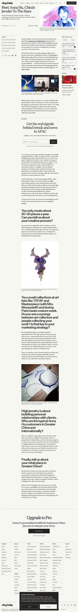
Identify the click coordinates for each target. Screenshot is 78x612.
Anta (53, 576)
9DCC (53, 549)
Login (43, 535)
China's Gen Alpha (31, 552)
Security (4, 560)
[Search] (60, 3)
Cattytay (42, 571)
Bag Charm (30, 549)
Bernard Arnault (44, 563)
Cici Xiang (42, 585)
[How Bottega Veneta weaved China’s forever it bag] (69, 79)
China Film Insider (6, 571)
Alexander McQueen (45, 549)
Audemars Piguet (57, 587)
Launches (16, 585)
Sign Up (53, 141)
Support (67, 555)
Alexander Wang (56, 560)
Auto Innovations (31, 546)
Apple (54, 579)
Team (3, 563)
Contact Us (63, 609)
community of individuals (36, 41)
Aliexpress (55, 565)
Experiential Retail (31, 574)
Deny (29, 606)
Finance (16, 579)
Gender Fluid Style (32, 585)
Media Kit (4, 557)
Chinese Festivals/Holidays (32, 557)
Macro (16, 557)
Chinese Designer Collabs (32, 555)
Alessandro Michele (45, 546)
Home (3, 546)
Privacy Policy (43, 146)
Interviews (29, 590)
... (76, 46)
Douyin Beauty (31, 571)
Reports (52, 3)
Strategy (68, 94)
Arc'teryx (54, 582)
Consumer (17, 576)
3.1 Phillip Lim (56, 546)
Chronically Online (31, 560)
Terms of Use (50, 146)
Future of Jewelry (31, 582)
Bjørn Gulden (43, 568)
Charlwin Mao (43, 574)
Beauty (16, 546)
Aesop (54, 555)
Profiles (42, 3)
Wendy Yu (27, 104)
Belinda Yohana (63, 69)
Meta (15, 560)
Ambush (54, 571)
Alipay (54, 568)
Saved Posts (68, 552)
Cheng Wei (42, 579)
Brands (47, 3)
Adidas (54, 552)
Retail (15, 563)
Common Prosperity (32, 565)
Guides (16, 582)
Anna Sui (54, 574)
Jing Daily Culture (6, 568)
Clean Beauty (30, 563)
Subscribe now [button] (39, 531)
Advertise (4, 552)
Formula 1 (29, 579)
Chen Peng (42, 576)
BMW (53, 590)
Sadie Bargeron (64, 47)
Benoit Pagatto (44, 560)
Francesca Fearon (5, 25)
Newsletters (68, 549)
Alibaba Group (56, 563)
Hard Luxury (31, 25)
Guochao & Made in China (32, 587)
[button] (64, 3)
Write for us (5, 565)
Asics (53, 585)
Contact (4, 555)
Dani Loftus (43, 590)
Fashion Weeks (31, 576)
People (36, 25)
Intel (32, 3)
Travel (15, 568)
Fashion (64, 94)
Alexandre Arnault (44, 552)
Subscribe (68, 557)
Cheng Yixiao (43, 582)
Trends (36, 3)
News (15, 587)
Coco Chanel (43, 587)
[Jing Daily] (7, 3)
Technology (17, 565)
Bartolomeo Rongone (45, 557)
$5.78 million (49, 67)
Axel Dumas (43, 555)
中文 (3, 574)
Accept (48, 606)
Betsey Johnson (44, 565)
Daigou (29, 568)
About (3, 549)
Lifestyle (16, 555)
